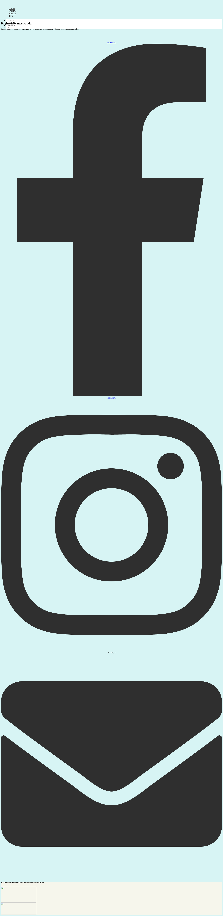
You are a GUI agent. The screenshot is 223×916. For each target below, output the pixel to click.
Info (11, 16)
